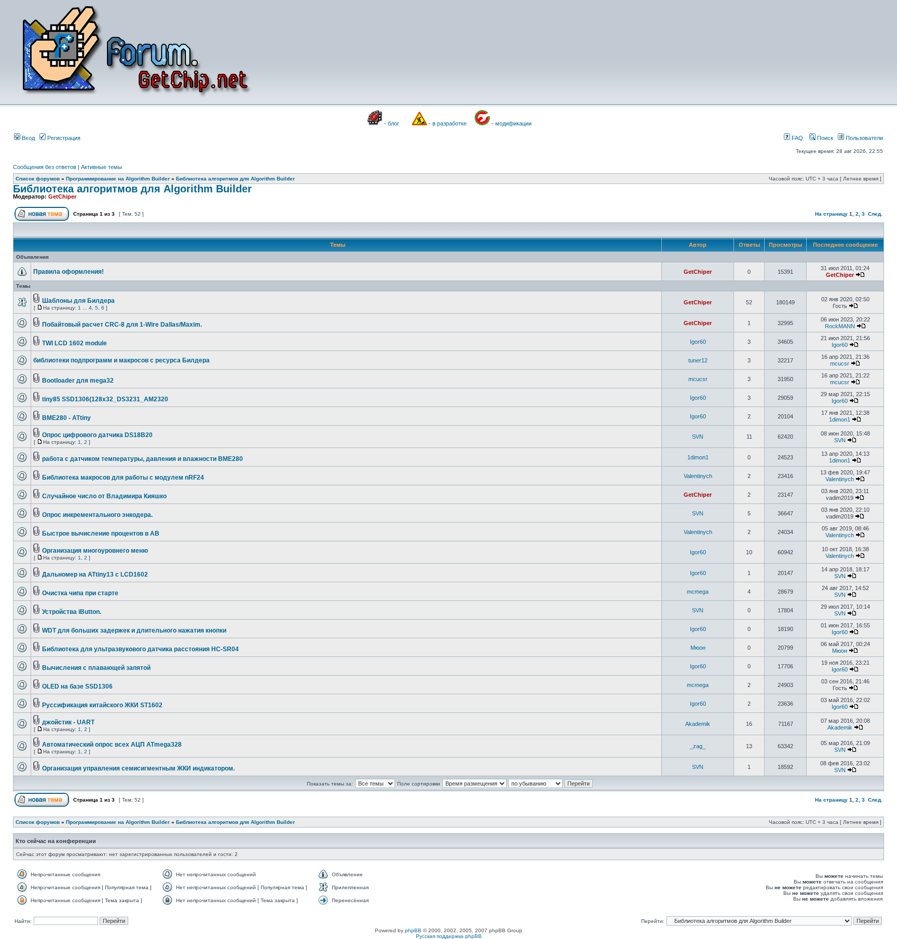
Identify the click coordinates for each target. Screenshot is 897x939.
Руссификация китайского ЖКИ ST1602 (102, 705)
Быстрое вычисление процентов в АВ (100, 533)
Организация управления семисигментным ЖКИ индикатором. (138, 768)
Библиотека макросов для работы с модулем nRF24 (123, 477)
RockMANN (840, 326)
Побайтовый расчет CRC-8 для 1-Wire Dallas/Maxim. (122, 324)
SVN (697, 436)
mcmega (698, 591)
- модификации (512, 123)
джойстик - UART (68, 722)
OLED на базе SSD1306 (77, 686)
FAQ (796, 138)
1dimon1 (839, 419)
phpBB (413, 930)
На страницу (831, 214)
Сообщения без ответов (44, 167)
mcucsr (839, 363)
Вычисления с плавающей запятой (96, 667)
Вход (27, 138)
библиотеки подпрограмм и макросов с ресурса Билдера (121, 360)
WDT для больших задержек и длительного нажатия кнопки (134, 630)
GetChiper (62, 196)
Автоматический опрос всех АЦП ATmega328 (112, 744)
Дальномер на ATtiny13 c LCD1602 (95, 574)
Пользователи (863, 138)
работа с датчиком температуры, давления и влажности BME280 (142, 459)
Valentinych (698, 476)
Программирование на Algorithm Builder (118, 178)
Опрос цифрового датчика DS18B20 (97, 435)
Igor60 (698, 342)
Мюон (697, 647)
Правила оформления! (68, 271)
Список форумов (38, 178)
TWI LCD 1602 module (74, 343)
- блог (391, 123)
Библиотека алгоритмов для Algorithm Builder (235, 178)
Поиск (824, 138)
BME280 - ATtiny (66, 418)
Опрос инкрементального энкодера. (97, 514)
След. (875, 214)
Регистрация (63, 138)
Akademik (697, 724)
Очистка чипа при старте (80, 593)
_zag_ (697, 746)
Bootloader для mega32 (78, 380)
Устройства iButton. (71, 611)
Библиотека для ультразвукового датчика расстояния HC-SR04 (140, 649)
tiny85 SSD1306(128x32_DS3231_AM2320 (105, 399)
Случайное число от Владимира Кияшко (104, 496)
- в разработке (448, 123)
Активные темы (101, 167)
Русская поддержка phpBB (449, 936)
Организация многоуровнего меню (95, 550)
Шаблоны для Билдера (78, 300)
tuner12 (698, 360)
